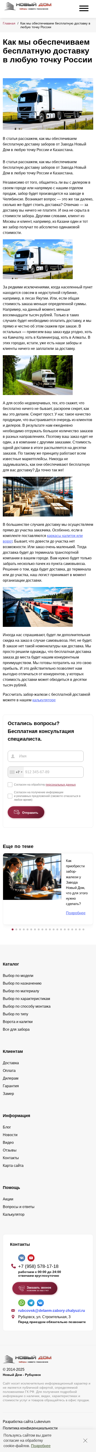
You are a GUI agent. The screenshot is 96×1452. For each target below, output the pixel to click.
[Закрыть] (85, 1440)
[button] (13, 929)
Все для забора (16, 1029)
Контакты (11, 1158)
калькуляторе (44, 700)
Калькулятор (13, 1214)
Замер (8, 1094)
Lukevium (42, 1422)
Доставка (11, 1063)
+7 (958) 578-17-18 (38, 1266)
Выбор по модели (18, 976)
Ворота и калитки (18, 1022)
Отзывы (10, 1150)
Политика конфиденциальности (30, 1428)
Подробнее (41, 1446)
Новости (10, 1135)
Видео (8, 1143)
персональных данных (61, 784)
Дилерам (10, 1078)
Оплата (9, 1071)
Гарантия (11, 1086)
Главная (9, 23)
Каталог (11, 964)
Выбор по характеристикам (26, 999)
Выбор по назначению (22, 983)
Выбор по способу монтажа (27, 1006)
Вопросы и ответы (18, 1207)
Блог (7, 1127)
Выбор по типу (15, 1014)
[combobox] (16, 772)
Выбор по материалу (21, 991)
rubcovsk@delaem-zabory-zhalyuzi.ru (51, 1311)
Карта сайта (13, 1166)
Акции (8, 1199)
